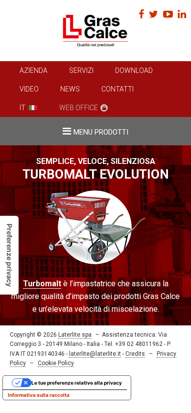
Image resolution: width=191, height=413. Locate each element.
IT (22, 108)
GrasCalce (95, 30)
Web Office (78, 108)
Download (134, 70)
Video (29, 89)
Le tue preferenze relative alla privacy (76, 383)
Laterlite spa (75, 334)
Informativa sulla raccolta (39, 395)
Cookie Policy (56, 363)
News (70, 89)
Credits (135, 353)
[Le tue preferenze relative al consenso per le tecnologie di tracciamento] (9, 255)
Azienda (34, 70)
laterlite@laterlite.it (95, 353)
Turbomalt (42, 283)
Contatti (117, 89)
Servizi (81, 70)
